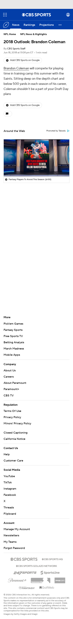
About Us (10, 370)
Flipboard (10, 514)
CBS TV (9, 395)
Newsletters (11, 535)
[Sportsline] (50, 572)
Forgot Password (14, 548)
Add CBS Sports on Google (25, 60)
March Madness (14, 348)
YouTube (9, 476)
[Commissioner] (40, 579)
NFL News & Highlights (33, 34)
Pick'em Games (13, 323)
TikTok (8, 482)
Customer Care (13, 460)
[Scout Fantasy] (27, 587)
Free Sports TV (13, 336)
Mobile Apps (12, 355)
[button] (5, 14)
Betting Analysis (14, 342)
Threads (9, 507)
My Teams (10, 542)
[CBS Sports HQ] (52, 559)
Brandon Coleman (16, 68)
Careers (9, 376)
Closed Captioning (15, 432)
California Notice (14, 439)
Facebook (10, 495)
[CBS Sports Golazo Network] (36, 565)
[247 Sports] (24, 572)
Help (7, 454)
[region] (36, 157)
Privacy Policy (12, 417)
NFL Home (10, 34)
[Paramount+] (17, 579)
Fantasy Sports (13, 330)
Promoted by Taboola (56, 131)
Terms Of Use (12, 411)
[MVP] (60, 579)
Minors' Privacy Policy (17, 423)
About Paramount (15, 383)
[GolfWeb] (46, 587)
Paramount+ (11, 389)
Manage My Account (17, 529)
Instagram (10, 488)
